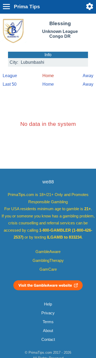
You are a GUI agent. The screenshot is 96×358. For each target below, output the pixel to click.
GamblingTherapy (48, 260)
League (10, 75)
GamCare (48, 269)
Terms (48, 322)
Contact (48, 339)
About (48, 331)
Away (88, 75)
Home (48, 84)
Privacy (48, 313)
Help (48, 304)
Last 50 (10, 84)
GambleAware (48, 252)
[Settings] (89, 6)
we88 (48, 181)
